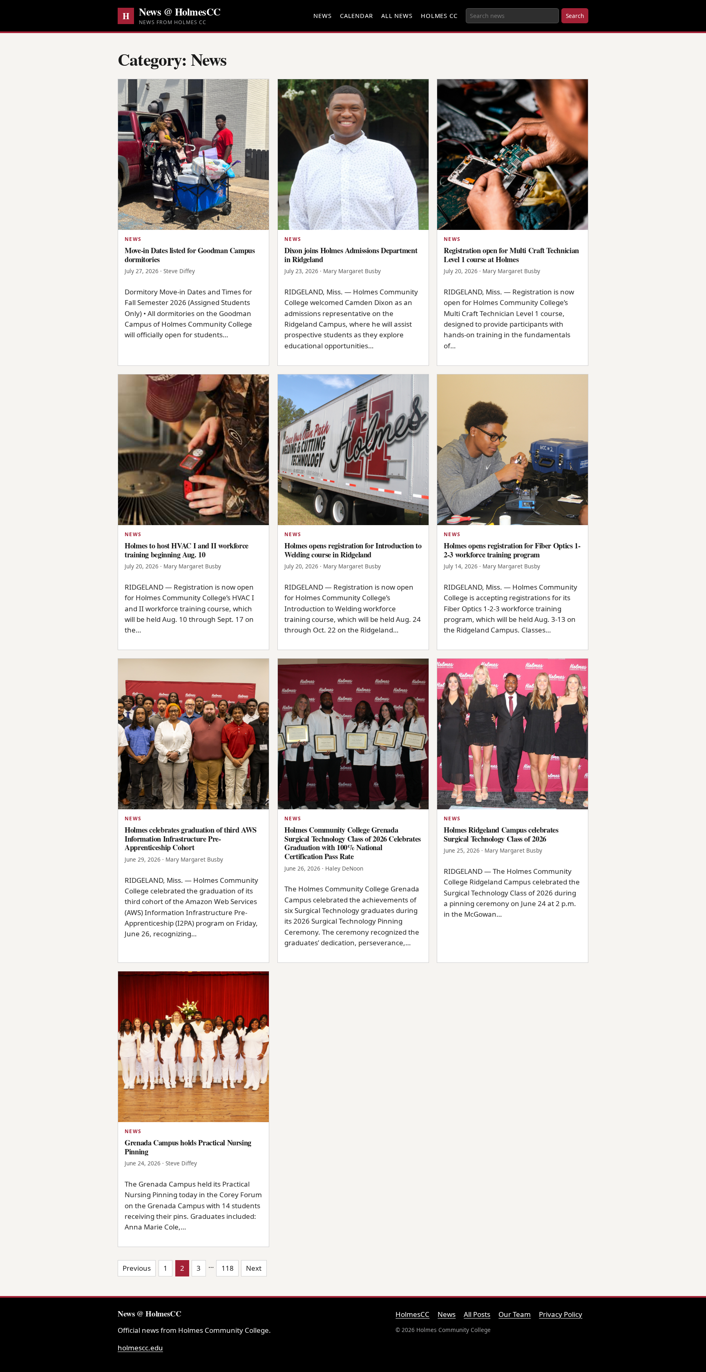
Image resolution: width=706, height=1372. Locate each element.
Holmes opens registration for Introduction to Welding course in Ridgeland (352, 550)
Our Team (514, 1314)
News (322, 15)
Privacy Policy (560, 1314)
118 (227, 1268)
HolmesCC (412, 1314)
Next (253, 1268)
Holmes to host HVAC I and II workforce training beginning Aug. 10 (186, 550)
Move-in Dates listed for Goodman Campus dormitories (190, 255)
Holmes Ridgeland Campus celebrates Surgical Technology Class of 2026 (501, 834)
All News (397, 15)
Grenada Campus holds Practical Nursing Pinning (188, 1147)
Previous (137, 1268)
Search (575, 16)
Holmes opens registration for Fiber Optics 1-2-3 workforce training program (512, 550)
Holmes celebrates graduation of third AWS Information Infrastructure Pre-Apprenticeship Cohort (191, 838)
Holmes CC (439, 15)
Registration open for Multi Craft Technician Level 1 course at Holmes (511, 255)
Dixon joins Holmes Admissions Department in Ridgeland (350, 255)
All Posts (477, 1314)
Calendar (356, 15)
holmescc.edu (140, 1347)
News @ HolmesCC (180, 11)
